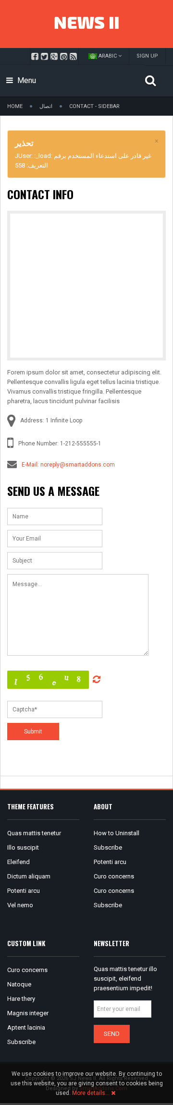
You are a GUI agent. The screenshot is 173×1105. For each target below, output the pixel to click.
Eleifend (18, 861)
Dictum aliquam (28, 876)
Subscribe (108, 847)
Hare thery (21, 998)
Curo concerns (114, 876)
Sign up (147, 56)
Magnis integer (28, 1013)
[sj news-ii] (86, 24)
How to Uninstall (116, 833)
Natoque (19, 984)
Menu (25, 80)
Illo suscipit (23, 847)
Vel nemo (20, 905)
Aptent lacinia (26, 1027)
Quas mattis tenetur (34, 833)
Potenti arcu (23, 890)
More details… (91, 1093)
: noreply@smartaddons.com (76, 464)
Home (15, 106)
